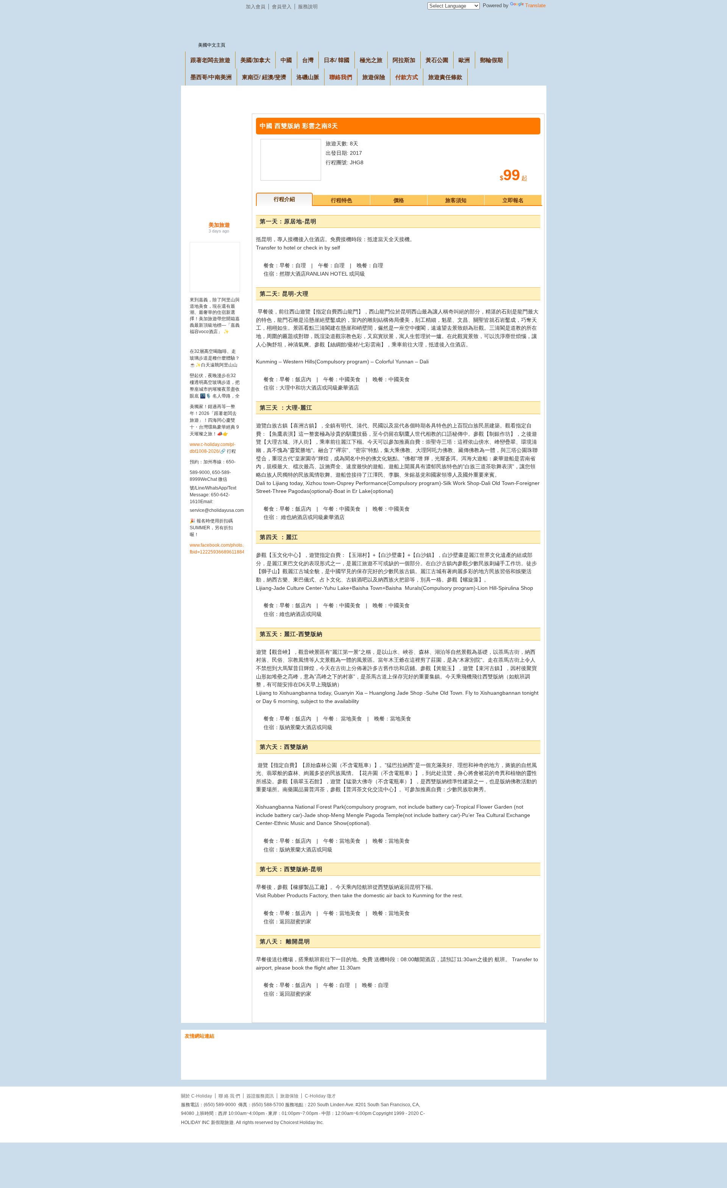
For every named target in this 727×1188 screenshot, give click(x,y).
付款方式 (406, 77)
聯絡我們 (340, 77)
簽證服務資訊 (260, 1095)
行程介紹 (284, 199)
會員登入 (282, 6)
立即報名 (513, 200)
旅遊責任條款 (445, 77)
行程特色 (341, 200)
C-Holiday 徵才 (320, 1095)
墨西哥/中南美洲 (211, 77)
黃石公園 (437, 60)
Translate (535, 5)
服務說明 (308, 6)
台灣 (308, 60)
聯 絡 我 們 (229, 1095)
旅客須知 (455, 200)
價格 (398, 200)
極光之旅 (371, 60)
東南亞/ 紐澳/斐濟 (264, 77)
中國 (286, 60)
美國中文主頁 (211, 45)
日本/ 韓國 (336, 60)
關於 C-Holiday (196, 1095)
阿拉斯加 (404, 60)
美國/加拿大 (255, 60)
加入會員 (255, 6)
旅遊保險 (373, 77)
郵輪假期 (491, 60)
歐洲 (464, 60)
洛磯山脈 (307, 77)
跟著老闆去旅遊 (210, 60)
